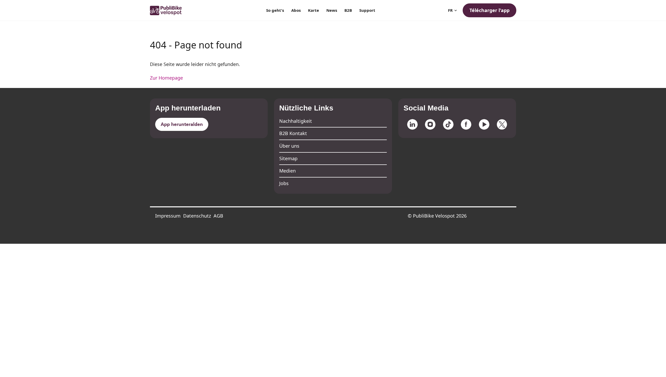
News (331, 10)
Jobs (284, 183)
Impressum (168, 216)
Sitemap (288, 158)
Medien (287, 171)
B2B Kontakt (293, 133)
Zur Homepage (166, 78)
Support (367, 10)
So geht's (275, 10)
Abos (296, 10)
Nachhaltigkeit (295, 121)
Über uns (289, 146)
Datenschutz (197, 216)
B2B (348, 10)
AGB (218, 216)
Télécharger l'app (489, 10)
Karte (313, 10)
